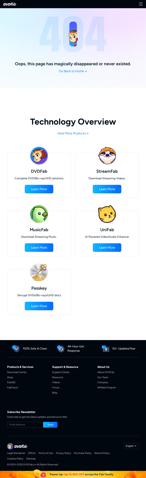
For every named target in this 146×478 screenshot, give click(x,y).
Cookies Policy (15, 458)
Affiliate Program (106, 387)
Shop (10, 377)
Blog (54, 392)
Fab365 (11, 382)
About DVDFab (105, 372)
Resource (57, 377)
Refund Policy (102, 453)
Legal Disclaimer (16, 453)
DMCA (31, 453)
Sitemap (30, 458)
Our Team (102, 377)
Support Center (61, 372)
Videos (56, 382)
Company (102, 382)
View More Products (72, 133)
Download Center (17, 372)
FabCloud (12, 387)
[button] (39, 189)
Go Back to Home (72, 71)
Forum (55, 387)
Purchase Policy (83, 453)
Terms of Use (45, 453)
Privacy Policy (63, 453)
